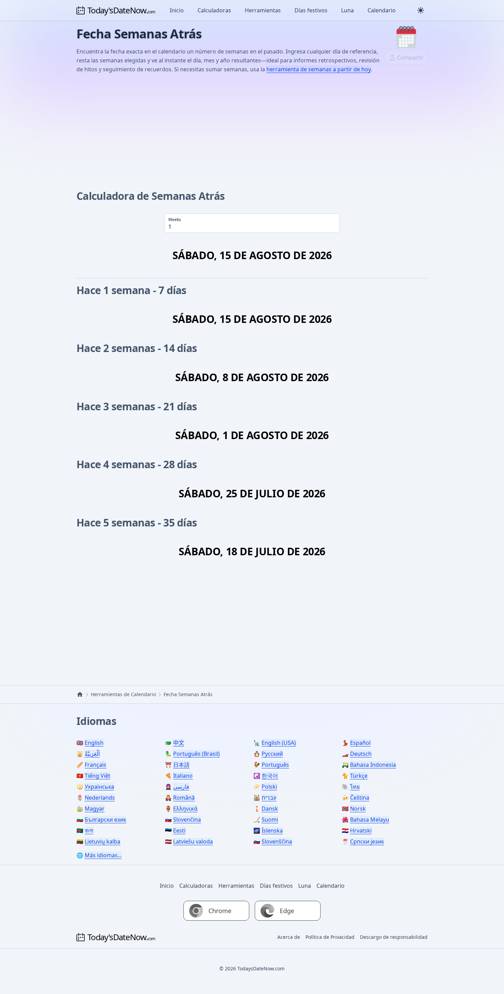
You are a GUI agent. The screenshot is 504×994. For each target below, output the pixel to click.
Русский (272, 753)
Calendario (382, 10)
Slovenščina (277, 841)
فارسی (181, 786)
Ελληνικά (185, 808)
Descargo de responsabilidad (394, 937)
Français (95, 764)
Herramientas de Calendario (123, 694)
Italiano (183, 775)
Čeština (359, 797)
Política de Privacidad (330, 937)
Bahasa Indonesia (373, 764)
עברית (269, 797)
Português (275, 764)
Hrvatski (361, 830)
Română (184, 797)
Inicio (177, 10)
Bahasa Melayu (369, 819)
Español (360, 743)
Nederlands (100, 797)
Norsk (358, 808)
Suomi (270, 819)
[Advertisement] (252, 131)
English (94, 743)
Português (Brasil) (196, 753)
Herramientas (263, 10)
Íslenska (272, 830)
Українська (99, 786)
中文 (178, 743)
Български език (105, 819)
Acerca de (288, 937)
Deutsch (361, 753)
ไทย (355, 786)
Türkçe (359, 775)
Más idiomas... (103, 855)
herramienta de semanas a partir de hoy (318, 69)
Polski (269, 786)
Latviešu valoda (193, 841)
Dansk (270, 808)
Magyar (95, 808)
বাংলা (89, 830)
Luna (347, 10)
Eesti (179, 830)
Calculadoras (214, 10)
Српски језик (367, 841)
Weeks (174, 219)
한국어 (270, 775)
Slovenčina (187, 819)
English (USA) (279, 743)
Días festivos (311, 10)
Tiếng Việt (97, 775)
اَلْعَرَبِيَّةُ (92, 753)
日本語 (181, 764)
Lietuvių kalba (102, 841)
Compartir (410, 57)
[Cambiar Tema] (421, 10)
